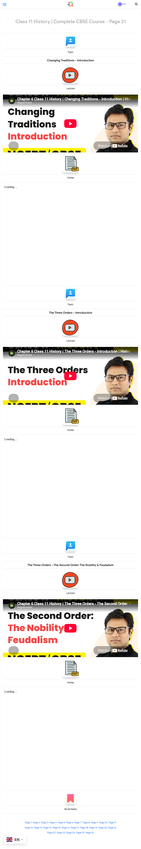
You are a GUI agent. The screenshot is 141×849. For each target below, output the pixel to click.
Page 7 (78, 822)
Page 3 (44, 822)
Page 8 (86, 822)
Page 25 (80, 832)
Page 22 (51, 832)
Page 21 (112, 827)
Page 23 (61, 832)
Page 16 (66, 827)
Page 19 (93, 827)
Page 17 (75, 827)
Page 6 (69, 822)
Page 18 (84, 827)
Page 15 (57, 827)
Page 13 (38, 827)
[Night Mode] (122, 4)
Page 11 (112, 822)
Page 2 (36, 822)
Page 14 (47, 827)
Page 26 (90, 832)
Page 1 (28, 822)
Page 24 (70, 832)
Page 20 (102, 827)
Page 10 (103, 822)
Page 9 (94, 822)
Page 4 (53, 822)
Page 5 (61, 822)
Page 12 (29, 827)
